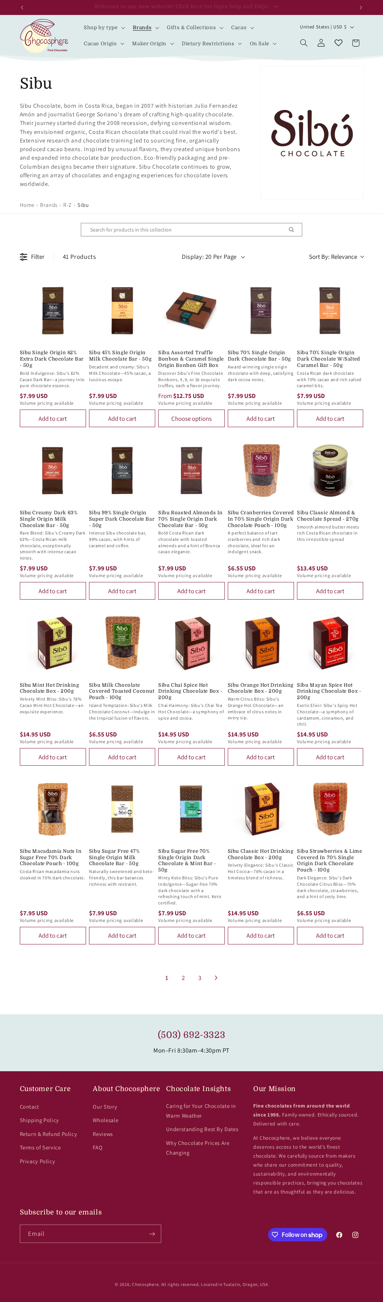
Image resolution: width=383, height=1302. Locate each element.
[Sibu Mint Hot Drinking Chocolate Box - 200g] (53, 643)
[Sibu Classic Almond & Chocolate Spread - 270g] (330, 470)
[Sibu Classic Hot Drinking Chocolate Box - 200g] (261, 809)
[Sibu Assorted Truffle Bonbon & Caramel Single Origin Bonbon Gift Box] (191, 311)
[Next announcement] (361, 7)
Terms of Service (40, 1147)
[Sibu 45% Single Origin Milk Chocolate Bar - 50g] (122, 311)
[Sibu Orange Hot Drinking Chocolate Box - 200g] (261, 643)
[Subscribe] (151, 1234)
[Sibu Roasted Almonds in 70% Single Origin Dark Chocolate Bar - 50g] (191, 470)
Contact (29, 1106)
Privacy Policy (37, 1161)
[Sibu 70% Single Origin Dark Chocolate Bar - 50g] (261, 311)
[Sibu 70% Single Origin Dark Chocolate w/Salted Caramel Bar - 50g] (330, 311)
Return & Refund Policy (48, 1133)
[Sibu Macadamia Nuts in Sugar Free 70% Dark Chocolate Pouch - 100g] (53, 809)
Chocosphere (145, 1284)
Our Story (105, 1106)
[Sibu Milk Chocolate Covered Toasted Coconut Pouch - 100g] (122, 643)
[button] (103, 28)
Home (27, 204)
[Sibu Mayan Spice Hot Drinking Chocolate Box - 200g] (330, 643)
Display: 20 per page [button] (209, 256)
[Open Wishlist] (338, 43)
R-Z (67, 204)
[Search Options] (294, 229)
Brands (49, 204)
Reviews (103, 1133)
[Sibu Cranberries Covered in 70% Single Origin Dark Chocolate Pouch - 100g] (261, 470)
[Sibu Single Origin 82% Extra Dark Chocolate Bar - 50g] (53, 311)
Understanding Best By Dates (202, 1129)
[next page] (216, 977)
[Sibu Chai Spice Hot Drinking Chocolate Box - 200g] (191, 643)
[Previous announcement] (22, 7)
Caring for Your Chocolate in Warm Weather (201, 1110)
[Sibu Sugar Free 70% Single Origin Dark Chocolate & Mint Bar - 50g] (191, 809)
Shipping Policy (39, 1120)
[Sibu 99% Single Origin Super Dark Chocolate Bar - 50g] (122, 470)
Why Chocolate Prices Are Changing (197, 1147)
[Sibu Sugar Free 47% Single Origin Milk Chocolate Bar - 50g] (122, 809)
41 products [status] (79, 256)
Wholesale (105, 1120)
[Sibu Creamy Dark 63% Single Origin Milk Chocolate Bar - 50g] (53, 470)
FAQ (97, 1147)
